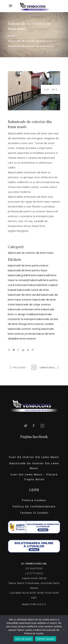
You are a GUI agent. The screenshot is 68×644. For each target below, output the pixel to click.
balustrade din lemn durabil (24, 294)
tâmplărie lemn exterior (22, 338)
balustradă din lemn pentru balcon (28, 265)
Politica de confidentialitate (34, 506)
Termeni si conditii (34, 512)
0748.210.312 (37, 604)
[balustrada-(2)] (34, 90)
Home (11, 35)
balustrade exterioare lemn (24, 309)
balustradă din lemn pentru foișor (27, 270)
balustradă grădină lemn (22, 275)
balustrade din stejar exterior (33, 304)
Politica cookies (34, 500)
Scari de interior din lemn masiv (34, 457)
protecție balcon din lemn (40, 333)
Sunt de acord (23, 638)
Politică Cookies (45, 638)
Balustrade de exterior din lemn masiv (31, 41)
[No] (63, 629)
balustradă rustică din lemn (33, 289)
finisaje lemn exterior (31, 324)
